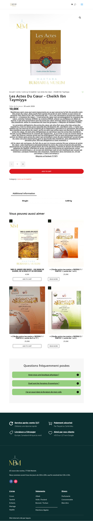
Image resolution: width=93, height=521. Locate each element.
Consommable (67, 499)
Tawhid (12, 499)
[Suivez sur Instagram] (15, 481)
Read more (54, 279)
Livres (18, 92)
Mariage (12, 506)
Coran (11, 496)
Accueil (12, 92)
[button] (83, 92)
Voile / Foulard (41, 499)
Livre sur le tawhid (29, 92)
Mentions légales (42, 510)
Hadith (12, 510)
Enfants (12, 503)
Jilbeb (37, 496)
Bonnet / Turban (41, 503)
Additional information (24, 193)
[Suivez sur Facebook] (11, 481)
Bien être (65, 503)
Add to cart (46, 171)
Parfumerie (66, 496)
